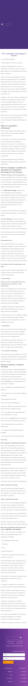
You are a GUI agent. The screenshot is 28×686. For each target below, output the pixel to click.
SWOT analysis (12, 151)
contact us (24, 622)
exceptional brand (5, 104)
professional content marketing (17, 606)
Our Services (9, 678)
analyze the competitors (8, 149)
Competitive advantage (7, 66)
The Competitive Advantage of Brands (14, 55)
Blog (11, 675)
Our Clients (23, 678)
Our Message (23, 681)
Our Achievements (8, 668)
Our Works (23, 671)
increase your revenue (14, 619)
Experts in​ (10, 671)
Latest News (23, 675)
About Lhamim (23, 668)
